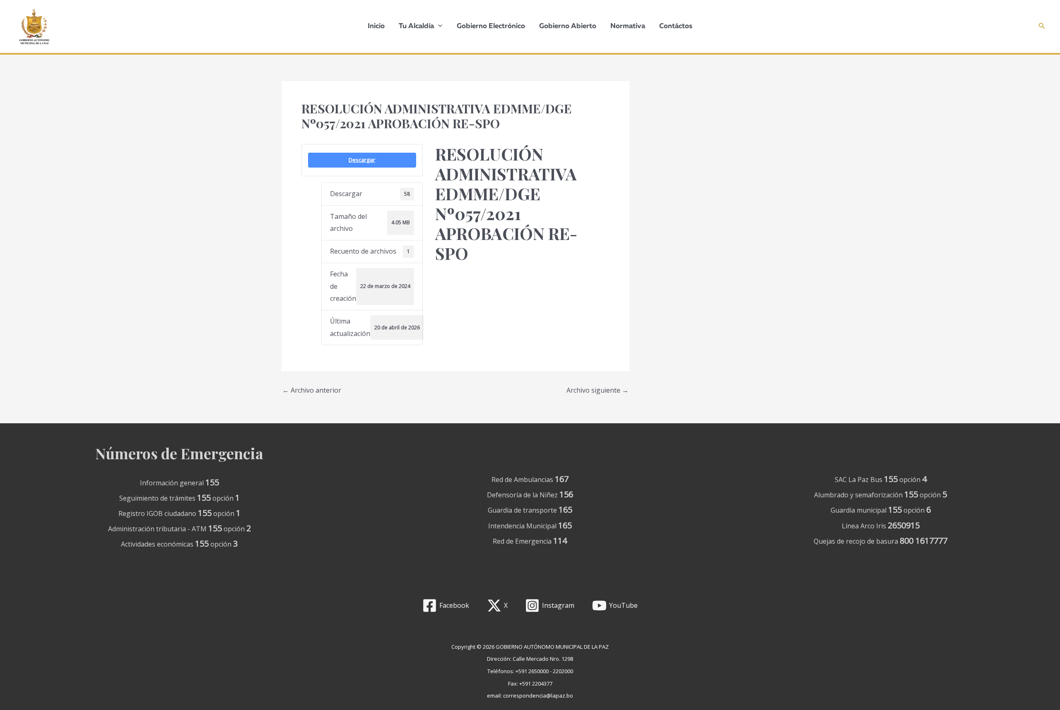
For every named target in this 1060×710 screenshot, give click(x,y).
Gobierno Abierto (567, 26)
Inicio (376, 26)
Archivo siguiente (597, 390)
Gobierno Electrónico (491, 26)
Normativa (627, 26)
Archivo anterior (311, 390)
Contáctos (675, 26)
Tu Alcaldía (416, 26)
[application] (438, 26)
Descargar (362, 159)
